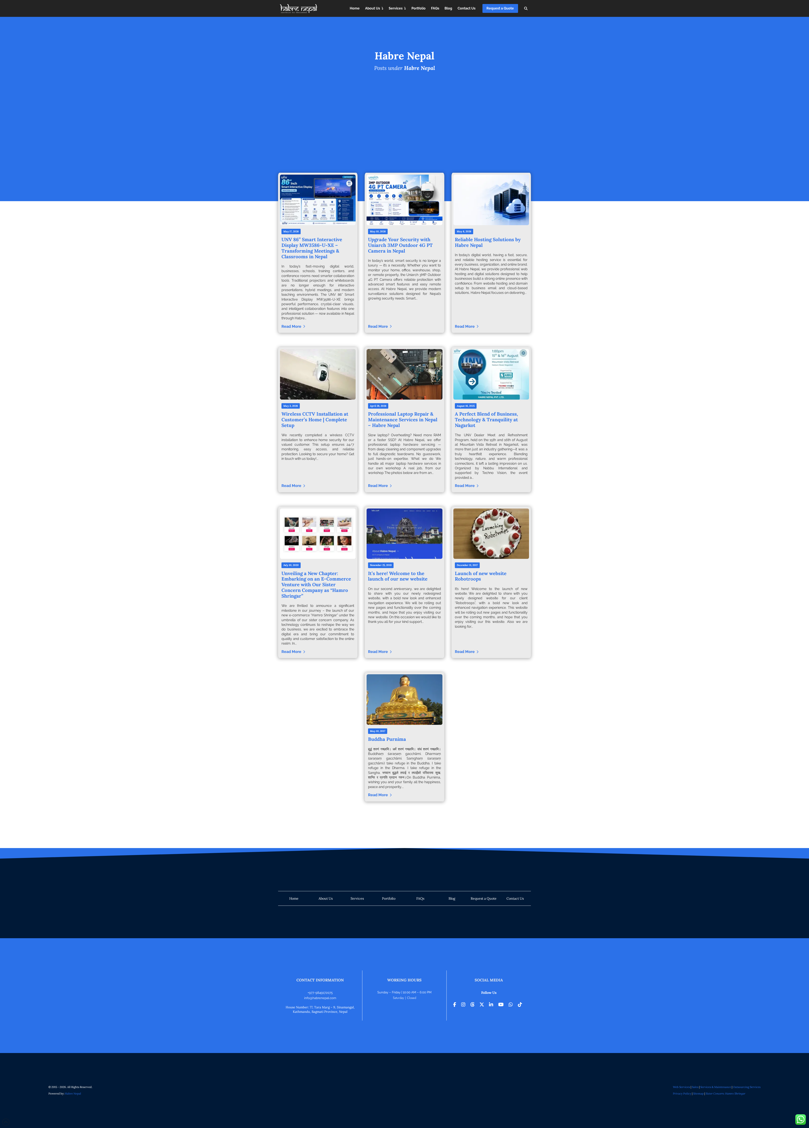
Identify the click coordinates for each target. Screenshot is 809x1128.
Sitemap (698, 1093)
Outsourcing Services (747, 1087)
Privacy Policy (682, 1093)
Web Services (681, 1087)
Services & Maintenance (715, 1087)
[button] (526, 8)
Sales (695, 1087)
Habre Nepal (73, 1093)
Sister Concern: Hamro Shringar (725, 1093)
